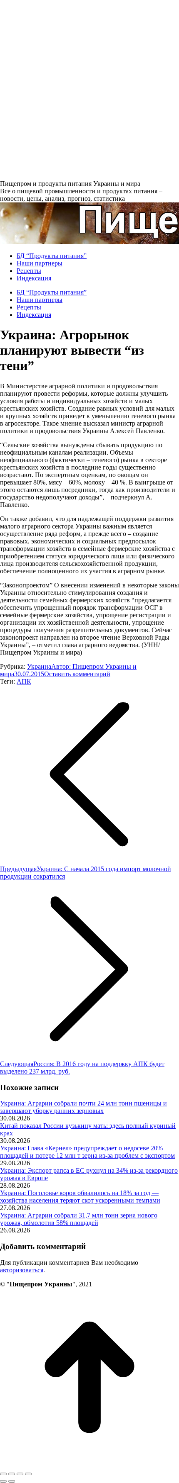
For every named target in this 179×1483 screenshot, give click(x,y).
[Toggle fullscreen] (20, 1474)
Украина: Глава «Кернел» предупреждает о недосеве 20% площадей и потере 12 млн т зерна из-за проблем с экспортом (87, 1152)
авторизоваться (21, 1270)
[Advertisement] (89, 89)
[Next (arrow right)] (11, 1481)
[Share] (11, 1474)
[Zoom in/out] (28, 1474)
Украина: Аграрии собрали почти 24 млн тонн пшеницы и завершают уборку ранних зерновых (83, 1107)
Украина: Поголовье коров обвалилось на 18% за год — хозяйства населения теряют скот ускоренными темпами (80, 1196)
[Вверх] (89, 1464)
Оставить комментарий (77, 673)
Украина (39, 666)
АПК (24, 681)
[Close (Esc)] (3, 1474)
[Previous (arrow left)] (3, 1481)
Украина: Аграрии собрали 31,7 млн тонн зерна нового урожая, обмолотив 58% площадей (78, 1219)
